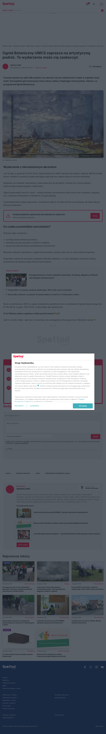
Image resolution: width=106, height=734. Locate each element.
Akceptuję (83, 406)
